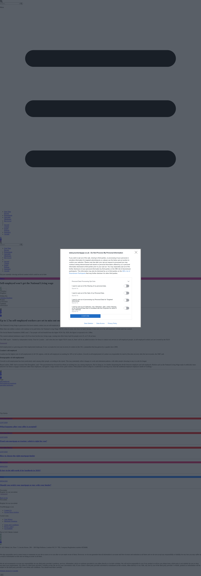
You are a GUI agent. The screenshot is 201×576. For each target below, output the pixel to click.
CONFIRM (85, 316)
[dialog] (100, 288)
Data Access (100, 323)
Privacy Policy (112, 323)
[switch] (126, 286)
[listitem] (100, 281)
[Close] (137, 253)
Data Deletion (88, 323)
